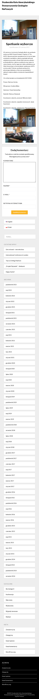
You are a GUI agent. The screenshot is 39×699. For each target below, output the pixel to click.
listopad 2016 (10, 497)
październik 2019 (11, 402)
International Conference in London (17, 255)
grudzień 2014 (10, 559)
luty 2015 (9, 548)
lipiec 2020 (9, 374)
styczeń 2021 (10, 357)
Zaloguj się (9, 635)
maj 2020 (9, 380)
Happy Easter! (10, 272)
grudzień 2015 (10, 526)
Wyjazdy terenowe (12, 611)
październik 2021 (11, 318)
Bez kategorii (10, 589)
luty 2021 (9, 352)
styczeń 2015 (10, 554)
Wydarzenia (9, 606)
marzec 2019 (10, 419)
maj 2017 (9, 469)
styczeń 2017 (10, 486)
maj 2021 (9, 335)
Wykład (8, 617)
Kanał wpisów (10, 641)
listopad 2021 (10, 312)
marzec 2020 (10, 385)
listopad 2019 (10, 397)
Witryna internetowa (12, 203)
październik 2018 (11, 425)
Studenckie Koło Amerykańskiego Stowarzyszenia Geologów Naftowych (18, 5)
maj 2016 (9, 509)
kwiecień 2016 (10, 514)
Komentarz (8, 161)
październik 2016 (11, 503)
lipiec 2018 (9, 436)
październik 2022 (11, 284)
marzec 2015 (10, 542)
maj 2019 (9, 413)
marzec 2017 (10, 481)
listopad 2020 (10, 368)
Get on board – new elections (15, 249)
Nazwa (6, 186)
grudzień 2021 (10, 307)
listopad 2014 (10, 565)
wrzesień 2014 (10, 576)
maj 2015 (9, 537)
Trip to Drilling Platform (13, 261)
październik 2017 (11, 458)
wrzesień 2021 (10, 324)
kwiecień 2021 (10, 340)
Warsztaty (9, 600)
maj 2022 (9, 290)
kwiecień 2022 (10, 296)
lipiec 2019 (9, 408)
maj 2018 (9, 441)
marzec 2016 (10, 520)
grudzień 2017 (10, 453)
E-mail (6, 194)
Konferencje (10, 594)
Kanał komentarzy (11, 646)
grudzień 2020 (10, 363)
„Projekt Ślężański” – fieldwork (15, 266)
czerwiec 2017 (10, 464)
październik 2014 (11, 570)
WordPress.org (11, 652)
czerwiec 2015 (10, 531)
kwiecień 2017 (10, 475)
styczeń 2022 (10, 301)
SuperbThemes (19, 696)
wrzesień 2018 (10, 430)
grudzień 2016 (10, 492)
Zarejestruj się (10, 629)
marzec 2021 (10, 346)
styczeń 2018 (10, 447)
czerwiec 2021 (10, 329)
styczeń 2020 (10, 391)
